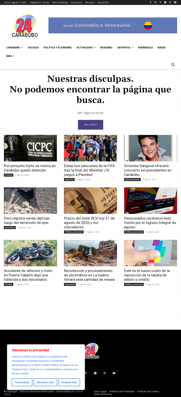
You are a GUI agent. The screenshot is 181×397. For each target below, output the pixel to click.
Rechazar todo (45, 382)
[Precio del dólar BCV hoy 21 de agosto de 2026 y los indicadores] (90, 200)
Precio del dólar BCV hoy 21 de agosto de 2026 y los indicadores (89, 222)
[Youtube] (175, 3)
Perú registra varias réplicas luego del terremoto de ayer (27, 220)
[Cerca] (81, 347)
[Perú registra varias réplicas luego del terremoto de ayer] (30, 200)
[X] (170, 3)
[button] (173, 64)
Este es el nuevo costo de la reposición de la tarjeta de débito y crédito (147, 275)
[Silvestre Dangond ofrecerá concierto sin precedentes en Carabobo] (150, 148)
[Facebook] (150, 3)
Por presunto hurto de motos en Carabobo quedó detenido (30, 168)
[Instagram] (155, 3)
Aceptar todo (69, 382)
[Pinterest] (160, 3)
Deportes (69, 179)
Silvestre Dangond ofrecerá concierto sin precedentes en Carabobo (147, 170)
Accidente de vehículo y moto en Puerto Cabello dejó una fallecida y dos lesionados (28, 275)
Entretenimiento (132, 179)
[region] (46, 367)
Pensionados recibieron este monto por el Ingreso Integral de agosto (150, 222)
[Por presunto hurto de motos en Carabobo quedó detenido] (30, 148)
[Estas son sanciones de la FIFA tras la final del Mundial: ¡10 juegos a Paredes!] (90, 148)
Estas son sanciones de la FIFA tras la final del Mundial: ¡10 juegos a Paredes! (89, 170)
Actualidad (10, 227)
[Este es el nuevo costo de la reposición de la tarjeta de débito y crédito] (150, 253)
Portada (8, 175)
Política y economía (74, 232)
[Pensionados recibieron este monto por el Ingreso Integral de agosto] (150, 200)
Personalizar (22, 382)
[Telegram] (165, 3)
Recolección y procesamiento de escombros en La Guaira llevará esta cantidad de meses (89, 275)
